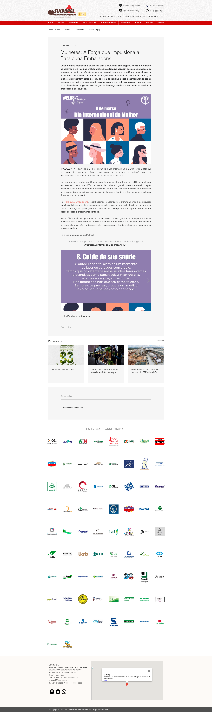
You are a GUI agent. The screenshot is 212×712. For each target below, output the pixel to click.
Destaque (80, 30)
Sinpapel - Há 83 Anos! (62, 369)
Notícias (68, 30)
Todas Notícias (54, 30)
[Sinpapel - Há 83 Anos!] (66, 355)
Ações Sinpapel (95, 30)
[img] (83, 441)
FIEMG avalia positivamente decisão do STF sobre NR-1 (145, 371)
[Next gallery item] (148, 280)
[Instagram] (52, 691)
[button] (160, 30)
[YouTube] (58, 691)
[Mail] (120, 5)
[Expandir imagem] (106, 280)
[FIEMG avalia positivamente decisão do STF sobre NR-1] (146, 355)
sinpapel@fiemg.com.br (131, 5)
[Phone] (146, 5)
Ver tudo (160, 340)
